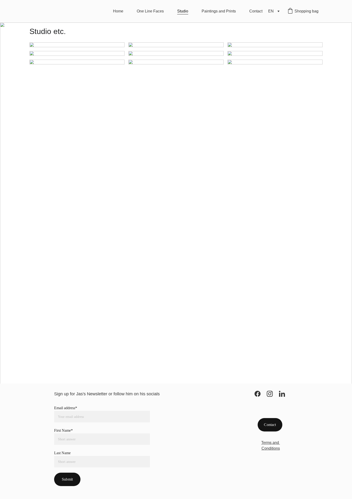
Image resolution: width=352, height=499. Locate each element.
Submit (67, 479)
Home (118, 11)
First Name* (63, 430)
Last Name (62, 453)
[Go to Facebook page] (258, 394)
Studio (182, 11)
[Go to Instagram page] (270, 394)
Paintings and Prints (219, 11)
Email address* (65, 408)
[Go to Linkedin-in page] (282, 394)
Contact (255, 11)
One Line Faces (150, 11)
